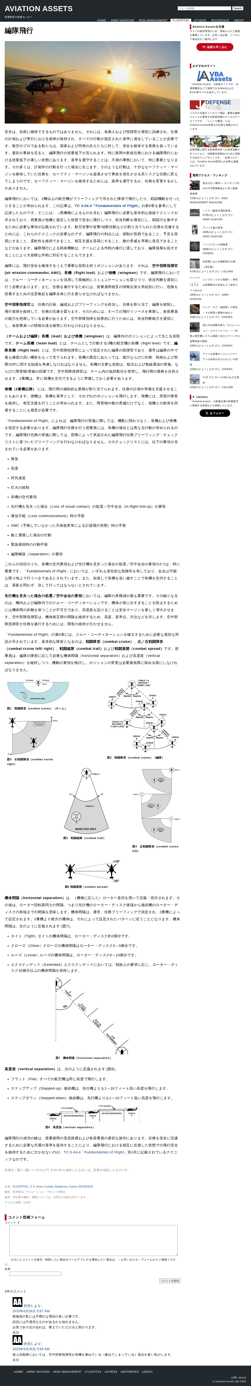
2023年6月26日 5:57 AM (31, 1311)
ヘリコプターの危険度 (215, 244)
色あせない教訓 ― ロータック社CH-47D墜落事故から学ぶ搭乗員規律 (214, 188)
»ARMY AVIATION (38, 1371)
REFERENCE (220, 20)
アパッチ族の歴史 (213, 227)
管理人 (28, 1305)
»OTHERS (110, 1371)
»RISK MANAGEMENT (67, 1371)
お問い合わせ (238, 1377)
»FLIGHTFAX (93, 1371)
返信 (16, 1332)
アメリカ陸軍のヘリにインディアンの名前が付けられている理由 (214, 359)
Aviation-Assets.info (227, 1381)
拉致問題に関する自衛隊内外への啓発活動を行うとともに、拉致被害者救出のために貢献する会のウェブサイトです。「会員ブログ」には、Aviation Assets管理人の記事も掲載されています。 (215, 157)
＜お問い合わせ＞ (129, 1259)
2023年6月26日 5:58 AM (31, 1349)
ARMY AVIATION (122, 20)
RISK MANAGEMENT (153, 20)
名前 (8, 1268)
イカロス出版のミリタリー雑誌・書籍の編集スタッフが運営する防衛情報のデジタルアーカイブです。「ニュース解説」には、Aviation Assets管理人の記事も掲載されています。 (215, 121)
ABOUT (239, 20)
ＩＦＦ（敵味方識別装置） (218, 210)
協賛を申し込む (217, 47)
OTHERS (200, 20)
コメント (12, 1222)
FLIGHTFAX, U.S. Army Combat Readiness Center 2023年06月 (53, 1186)
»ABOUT (147, 1371)
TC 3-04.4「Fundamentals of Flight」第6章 (100, 1152)
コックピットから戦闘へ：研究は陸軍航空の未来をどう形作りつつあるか (214, 285)
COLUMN (227, 271)
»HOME (18, 1371)
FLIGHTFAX (181, 20)
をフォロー (217, 413)
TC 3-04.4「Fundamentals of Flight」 (108, 206)
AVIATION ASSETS (39, 9)
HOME (101, 20)
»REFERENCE (129, 1371)
